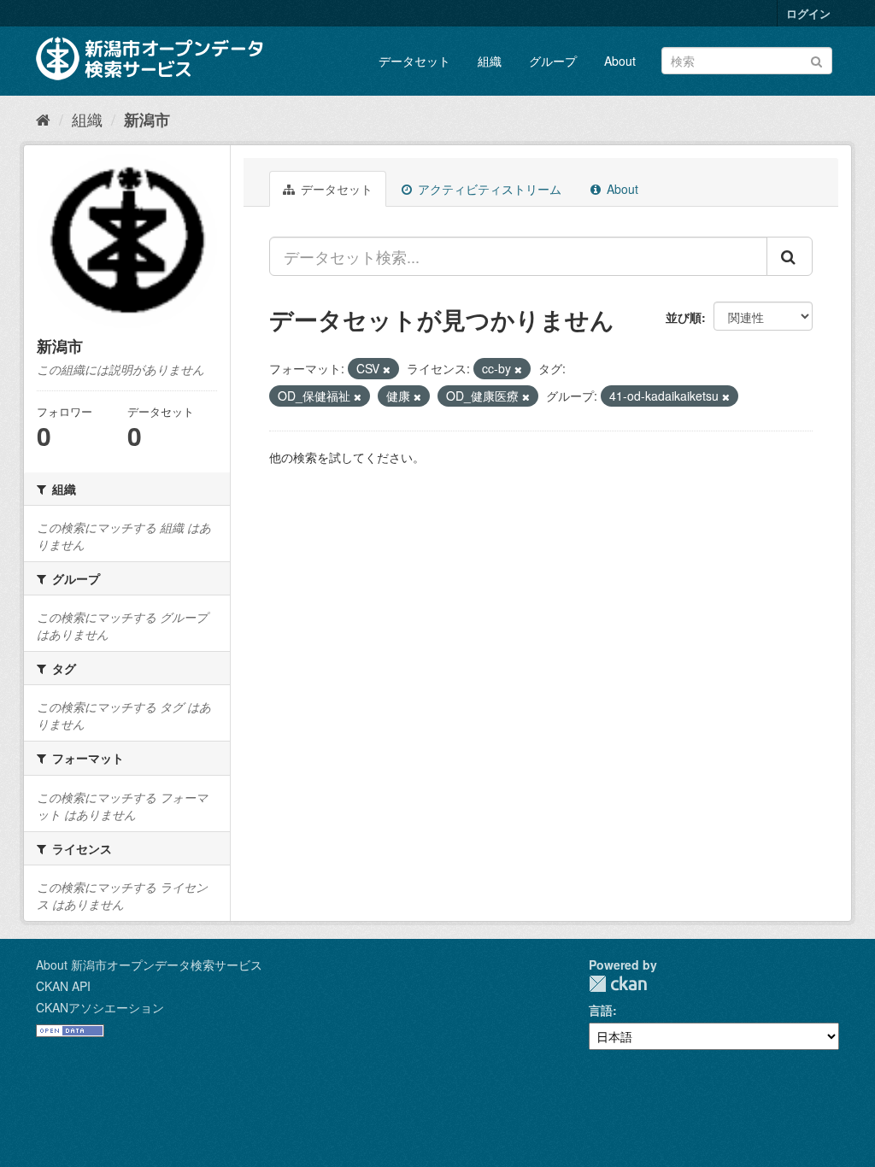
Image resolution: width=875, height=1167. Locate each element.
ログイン (808, 13)
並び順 (684, 316)
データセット (414, 60)
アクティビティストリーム (487, 188)
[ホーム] (43, 119)
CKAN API (63, 985)
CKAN (618, 984)
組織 (490, 60)
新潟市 (147, 119)
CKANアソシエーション (100, 1007)
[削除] (387, 369)
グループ (553, 60)
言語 (601, 1009)
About (620, 60)
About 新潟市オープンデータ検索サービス (149, 964)
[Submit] (816, 59)
